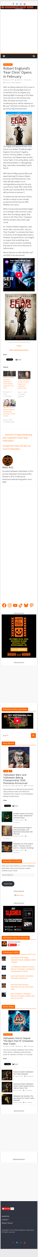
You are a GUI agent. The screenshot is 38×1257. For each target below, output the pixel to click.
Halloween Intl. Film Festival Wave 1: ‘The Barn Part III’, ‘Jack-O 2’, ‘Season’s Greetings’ (23, 846)
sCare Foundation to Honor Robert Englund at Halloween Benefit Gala (24, 384)
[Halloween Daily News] (19, 7)
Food (5, 771)
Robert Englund (16, 82)
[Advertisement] (19, 29)
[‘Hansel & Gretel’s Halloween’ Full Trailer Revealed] (7, 1071)
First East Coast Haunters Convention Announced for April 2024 (22, 987)
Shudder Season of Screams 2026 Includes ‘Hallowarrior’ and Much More (23, 816)
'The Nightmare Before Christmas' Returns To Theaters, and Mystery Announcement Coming (23, 969)
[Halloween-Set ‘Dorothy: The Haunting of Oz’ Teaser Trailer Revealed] (7, 1095)
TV (10, 771)
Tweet (19, 346)
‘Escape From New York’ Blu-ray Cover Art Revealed (17, 447)
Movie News (7, 64)
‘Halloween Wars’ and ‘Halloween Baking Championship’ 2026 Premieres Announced (15, 779)
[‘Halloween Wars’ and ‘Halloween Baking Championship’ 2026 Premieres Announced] (18, 748)
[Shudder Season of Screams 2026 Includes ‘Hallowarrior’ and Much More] (7, 813)
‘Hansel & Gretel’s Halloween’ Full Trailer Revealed (23, 1073)
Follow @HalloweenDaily (18, 350)
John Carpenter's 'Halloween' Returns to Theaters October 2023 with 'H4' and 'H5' (23, 996)
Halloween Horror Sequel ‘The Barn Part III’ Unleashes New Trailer (18, 1041)
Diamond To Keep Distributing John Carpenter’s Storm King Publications (17, 437)
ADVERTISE (5, 1216)
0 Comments (27, 80)
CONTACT (5, 1220)
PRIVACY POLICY (7, 1223)
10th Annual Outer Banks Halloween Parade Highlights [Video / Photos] (23, 960)
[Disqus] (19, 518)
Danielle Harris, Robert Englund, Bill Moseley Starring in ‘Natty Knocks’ (9, 411)
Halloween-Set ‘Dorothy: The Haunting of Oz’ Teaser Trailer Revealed (23, 1098)
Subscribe (8, 884)
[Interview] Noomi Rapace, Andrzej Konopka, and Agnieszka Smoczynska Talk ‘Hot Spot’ (23, 831)
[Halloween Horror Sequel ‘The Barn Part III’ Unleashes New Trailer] (18, 1011)
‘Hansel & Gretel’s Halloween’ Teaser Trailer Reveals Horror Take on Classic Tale (23, 1086)
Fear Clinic (8, 82)
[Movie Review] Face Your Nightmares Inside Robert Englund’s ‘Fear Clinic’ (8, 382)
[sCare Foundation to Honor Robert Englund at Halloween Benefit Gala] (24, 375)
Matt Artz (20, 80)
